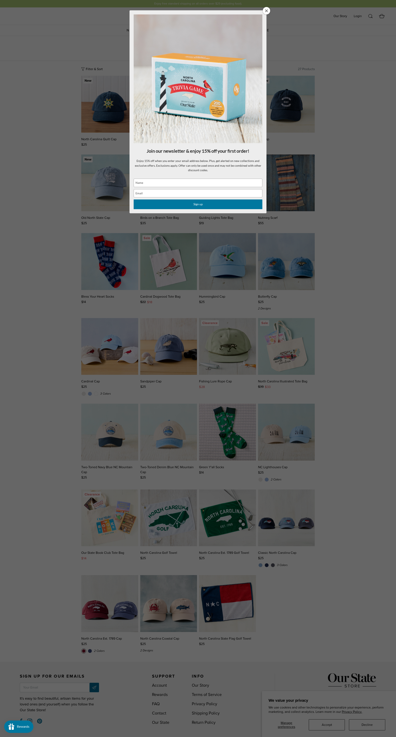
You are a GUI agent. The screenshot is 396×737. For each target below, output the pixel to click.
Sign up (198, 204)
